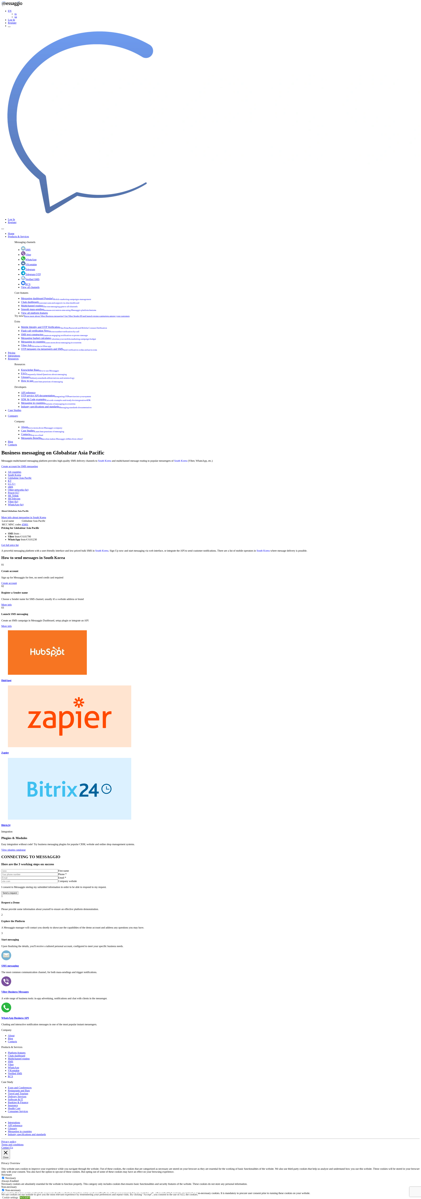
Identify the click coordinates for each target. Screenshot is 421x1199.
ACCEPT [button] (25, 1197)
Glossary (47, 377)
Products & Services (18, 236)
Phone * (62, 874)
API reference (28, 392)
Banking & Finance (18, 1102)
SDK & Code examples (56, 399)
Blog (10, 441)
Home (11, 233)
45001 (25, 524)
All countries (14, 472)
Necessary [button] (6, 1174)
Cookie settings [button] (10, 1197)
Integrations (14, 355)
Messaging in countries (51, 341)
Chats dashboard (50, 302)
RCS (27, 284)
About (41, 427)
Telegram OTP (33, 274)
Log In (11, 19)
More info (6, 604)
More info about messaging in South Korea (23, 517)
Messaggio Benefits (52, 438)
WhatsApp (31, 259)
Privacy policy (8, 1141)
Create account (9, 583)
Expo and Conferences (20, 1087)
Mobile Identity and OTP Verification (64, 327)
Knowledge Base (40, 369)
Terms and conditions (12, 1144)
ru (15, 14)
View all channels (30, 287)
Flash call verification (50, 330)
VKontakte (31, 264)
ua (15, 16)
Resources (13, 358)
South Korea (104, 460)
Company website (67, 881)
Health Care (14, 1108)
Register (12, 22)
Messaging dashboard (56, 298)
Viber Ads (36, 345)
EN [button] (10, 11)
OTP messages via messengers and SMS (59, 349)
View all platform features (34, 313)
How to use (42, 380)
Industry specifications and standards (56, 406)
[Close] (2, 228)
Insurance (13, 1105)
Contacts (32, 434)
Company (13, 415)
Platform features (16, 1052)
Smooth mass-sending (58, 309)
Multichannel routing (49, 305)
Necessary (10, 1178)
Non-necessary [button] (9, 1186)
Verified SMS (32, 279)
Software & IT (15, 1099)
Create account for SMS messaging (19, 466)
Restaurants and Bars (19, 1090)
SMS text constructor (54, 334)
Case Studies (14, 410)
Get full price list (10, 545)
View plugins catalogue (13, 849)
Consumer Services (18, 1111)
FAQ (44, 373)
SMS (28, 249)
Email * (62, 877)
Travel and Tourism (18, 1093)
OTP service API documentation (56, 395)
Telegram (30, 269)
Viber (28, 254)
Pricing (11, 352)
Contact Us (7, 1147)
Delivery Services (17, 1096)
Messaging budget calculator (58, 338)
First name (63, 870)
